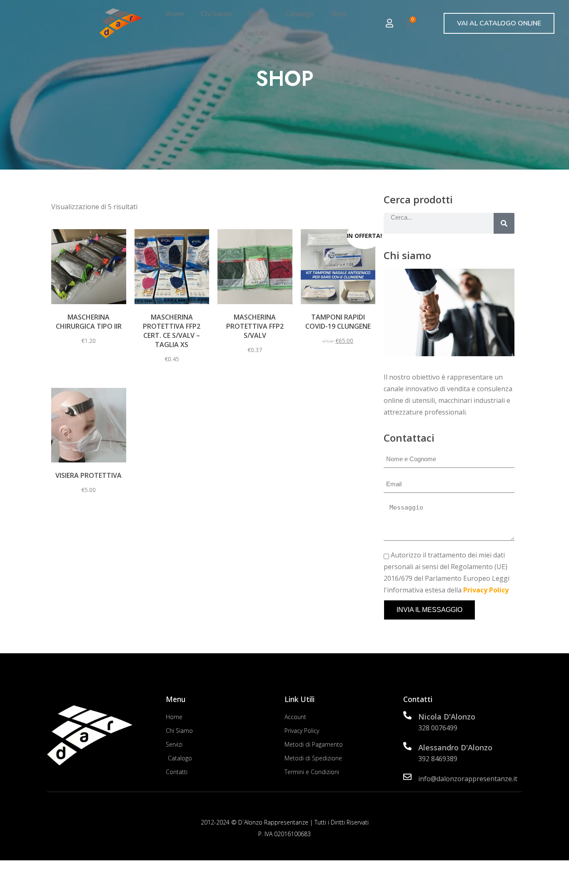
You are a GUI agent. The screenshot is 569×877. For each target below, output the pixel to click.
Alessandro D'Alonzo (455, 747)
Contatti (256, 32)
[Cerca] (504, 223)
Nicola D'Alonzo (446, 717)
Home (174, 13)
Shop (338, 13)
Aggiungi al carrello (338, 305)
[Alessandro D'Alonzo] (407, 746)
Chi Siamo (216, 13)
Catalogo (299, 13)
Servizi (258, 13)
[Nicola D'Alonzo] (407, 715)
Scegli (88, 299)
